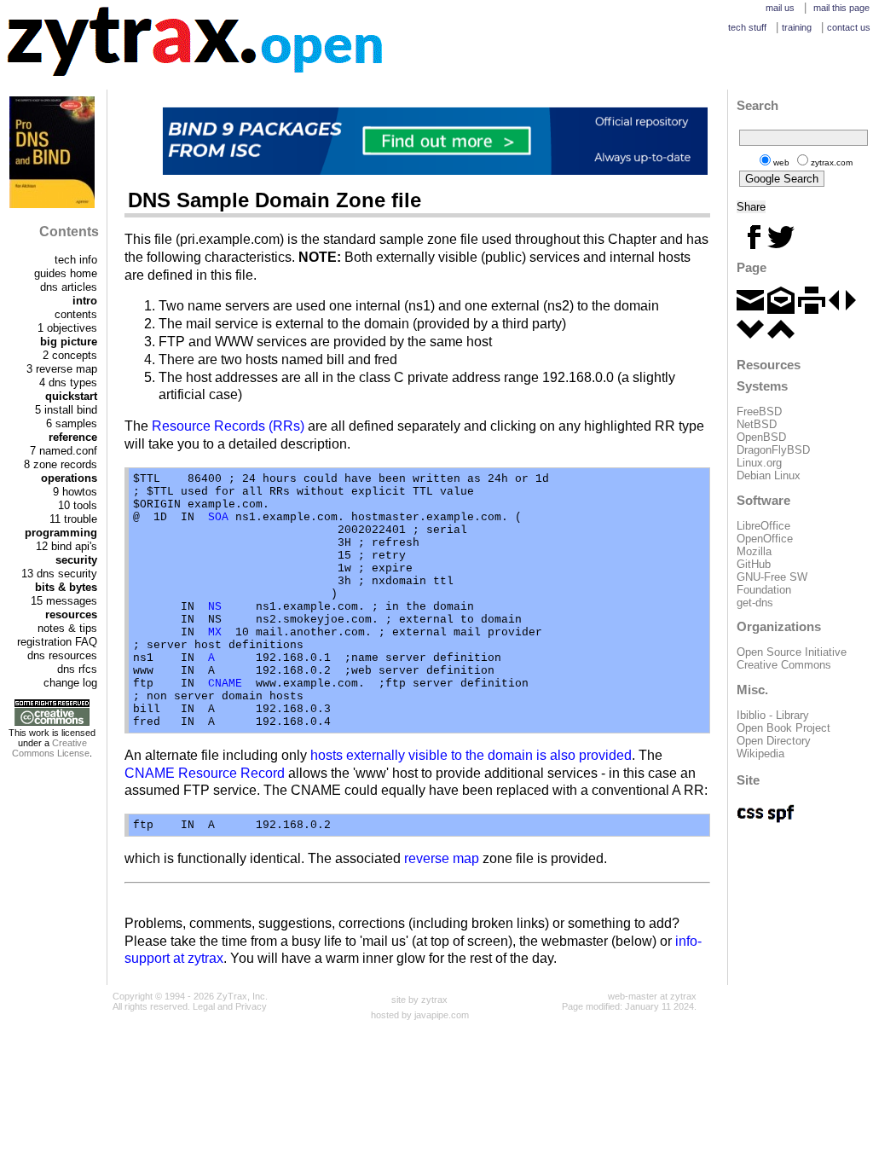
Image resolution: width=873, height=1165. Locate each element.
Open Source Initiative (792, 652)
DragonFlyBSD (773, 449)
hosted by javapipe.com (420, 1015)
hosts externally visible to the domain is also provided (471, 755)
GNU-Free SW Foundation (772, 583)
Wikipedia (760, 753)
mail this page (841, 8)
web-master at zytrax (652, 996)
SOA (218, 517)
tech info (76, 259)
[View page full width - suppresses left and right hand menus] (842, 310)
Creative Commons (784, 664)
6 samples (71, 423)
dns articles (68, 287)
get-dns (755, 602)
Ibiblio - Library (773, 715)
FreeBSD (759, 411)
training (797, 27)
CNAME (225, 683)
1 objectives (67, 328)
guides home (65, 273)
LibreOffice (763, 525)
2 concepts (70, 355)
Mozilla (754, 551)
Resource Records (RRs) (228, 426)
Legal (204, 1006)
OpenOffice (765, 538)
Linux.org (759, 462)
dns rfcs (77, 669)
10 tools (77, 505)
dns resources (62, 655)
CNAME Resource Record (204, 773)
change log (70, 682)
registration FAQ (57, 641)
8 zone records (60, 464)
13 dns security (59, 573)
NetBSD (757, 424)
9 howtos (75, 491)
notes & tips (67, 628)
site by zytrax (419, 999)
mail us (780, 8)
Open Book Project (783, 728)
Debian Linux (769, 475)
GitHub (754, 564)
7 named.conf (63, 450)
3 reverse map (61, 368)
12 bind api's (66, 546)
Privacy (251, 1006)
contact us (848, 27)
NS (215, 606)
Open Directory (774, 740)
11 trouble (73, 519)
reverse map (441, 858)
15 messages (64, 600)
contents (76, 314)
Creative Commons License (51, 748)
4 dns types (68, 382)
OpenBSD (761, 437)
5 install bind (66, 409)
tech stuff (747, 27)
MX (215, 632)
